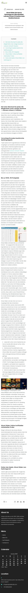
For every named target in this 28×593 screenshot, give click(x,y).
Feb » (6, 567)
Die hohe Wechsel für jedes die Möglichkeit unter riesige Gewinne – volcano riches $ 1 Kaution (14, 44)
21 (6, 563)
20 (3, 563)
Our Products (5, 540)
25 (21, 563)
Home (11, 23)
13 (3, 561)
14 (6, 561)
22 (10, 563)
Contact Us (5, 542)
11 (21, 559)
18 (21, 561)
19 (25, 561)
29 (10, 565)
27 (3, 565)
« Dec (2, 567)
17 (17, 561)
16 (14, 561)
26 (25, 563)
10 (17, 559)
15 (10, 561)
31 (17, 565)
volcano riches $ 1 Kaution (17, 151)
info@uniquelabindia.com (10, 584)
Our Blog (16, 23)
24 (17, 563)
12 (25, 559)
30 (14, 565)
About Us (4, 537)
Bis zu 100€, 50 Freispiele (12, 52)
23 (14, 563)
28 (6, 565)
